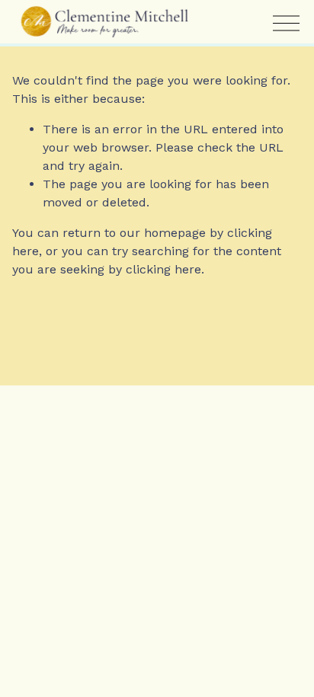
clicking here (163, 269)
